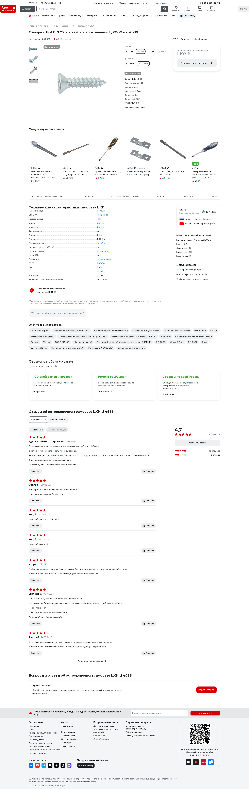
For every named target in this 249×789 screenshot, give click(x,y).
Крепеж (62, 15)
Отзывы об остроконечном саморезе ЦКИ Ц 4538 (71, 411)
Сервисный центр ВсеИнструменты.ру (136, 727)
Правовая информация (40, 743)
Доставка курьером (103, 726)
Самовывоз (99, 735)
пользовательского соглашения (126, 779)
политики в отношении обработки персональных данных (80, 779)
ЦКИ (182, 209)
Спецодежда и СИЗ (142, 15)
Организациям (68, 739)
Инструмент (48, 15)
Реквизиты (34, 726)
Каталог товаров (37, 753)
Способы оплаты (102, 739)
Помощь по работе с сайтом (140, 735)
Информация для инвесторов (44, 732)
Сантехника (161, 15)
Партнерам (66, 742)
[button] (38, 419)
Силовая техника (109, 15)
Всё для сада (76, 15)
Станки (124, 15)
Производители (37, 739)
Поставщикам (68, 735)
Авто (172, 15)
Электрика (91, 15)
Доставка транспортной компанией (105, 730)
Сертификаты (36, 736)
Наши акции (67, 726)
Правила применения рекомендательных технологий (45, 748)
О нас (32, 729)
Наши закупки (68, 746)
